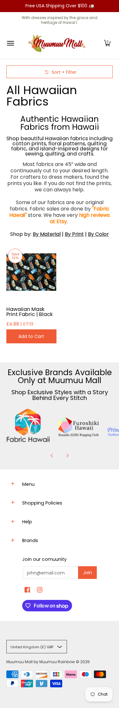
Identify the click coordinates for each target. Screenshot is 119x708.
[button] (107, 43)
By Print (74, 234)
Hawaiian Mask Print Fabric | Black (29, 312)
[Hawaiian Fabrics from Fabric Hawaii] (28, 425)
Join (87, 572)
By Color (98, 234)
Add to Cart (31, 336)
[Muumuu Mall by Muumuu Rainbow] (58, 43)
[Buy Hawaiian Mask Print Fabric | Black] (31, 272)
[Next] (67, 456)
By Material (47, 234)
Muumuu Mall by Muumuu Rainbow (40, 661)
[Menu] (10, 43)
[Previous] (52, 456)
